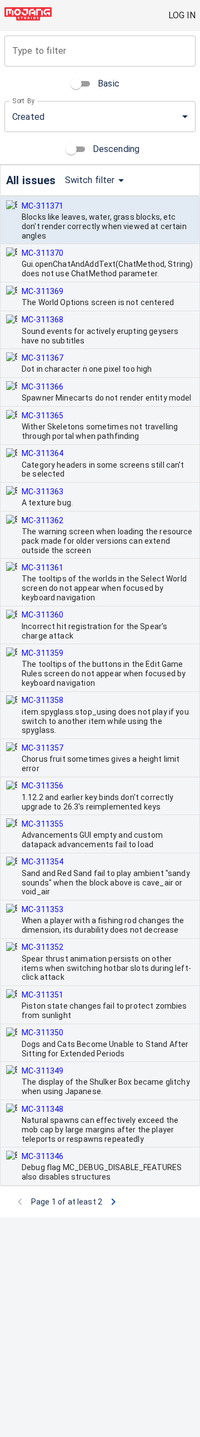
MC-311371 (42, 205)
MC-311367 (42, 357)
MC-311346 (42, 1156)
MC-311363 (42, 491)
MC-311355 (42, 823)
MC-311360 (42, 614)
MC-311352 (42, 947)
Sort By (23, 101)
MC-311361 (42, 567)
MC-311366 (42, 386)
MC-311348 (42, 1109)
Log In (182, 15)
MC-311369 (42, 291)
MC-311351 (42, 994)
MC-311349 (42, 1070)
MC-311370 (42, 253)
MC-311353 (42, 909)
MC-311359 (42, 653)
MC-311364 (42, 453)
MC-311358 (42, 700)
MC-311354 (42, 861)
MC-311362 (42, 520)
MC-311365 (42, 415)
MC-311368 (42, 319)
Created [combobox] (28, 117)
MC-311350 (42, 1032)
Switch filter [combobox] (90, 180)
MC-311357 (42, 747)
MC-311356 (42, 785)
